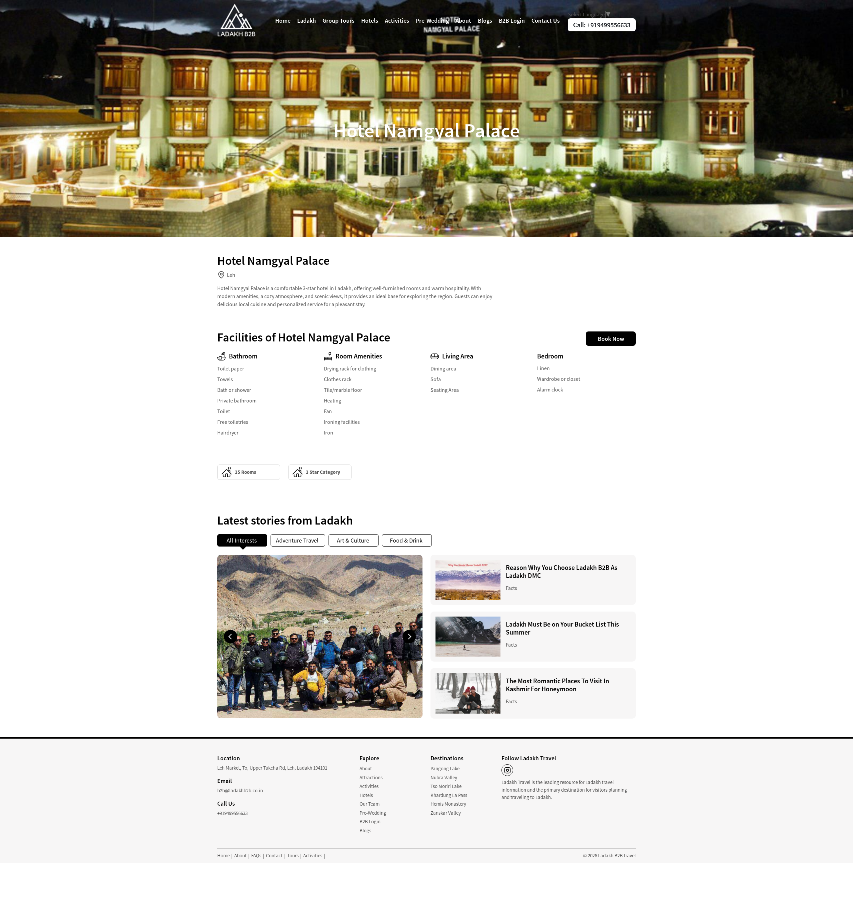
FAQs (256, 855)
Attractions (371, 777)
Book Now (611, 338)
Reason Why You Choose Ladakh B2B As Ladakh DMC (561, 571)
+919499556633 (232, 813)
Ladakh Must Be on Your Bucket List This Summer (562, 628)
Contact (274, 855)
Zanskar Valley (445, 813)
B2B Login (512, 20)
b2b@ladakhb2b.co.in (240, 790)
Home (283, 20)
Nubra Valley (443, 777)
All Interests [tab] (242, 540)
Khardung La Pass (448, 795)
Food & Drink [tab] (407, 540)
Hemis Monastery (448, 804)
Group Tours (339, 20)
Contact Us (545, 20)
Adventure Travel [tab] (298, 540)
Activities (397, 20)
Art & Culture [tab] (354, 540)
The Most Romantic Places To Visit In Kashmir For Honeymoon (557, 685)
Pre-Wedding (432, 20)
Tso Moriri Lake (445, 786)
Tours (293, 855)
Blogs (485, 20)
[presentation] (230, 636)
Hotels (369, 20)
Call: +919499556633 (601, 25)
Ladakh (306, 20)
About (463, 20)
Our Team (370, 804)
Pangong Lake (444, 768)
